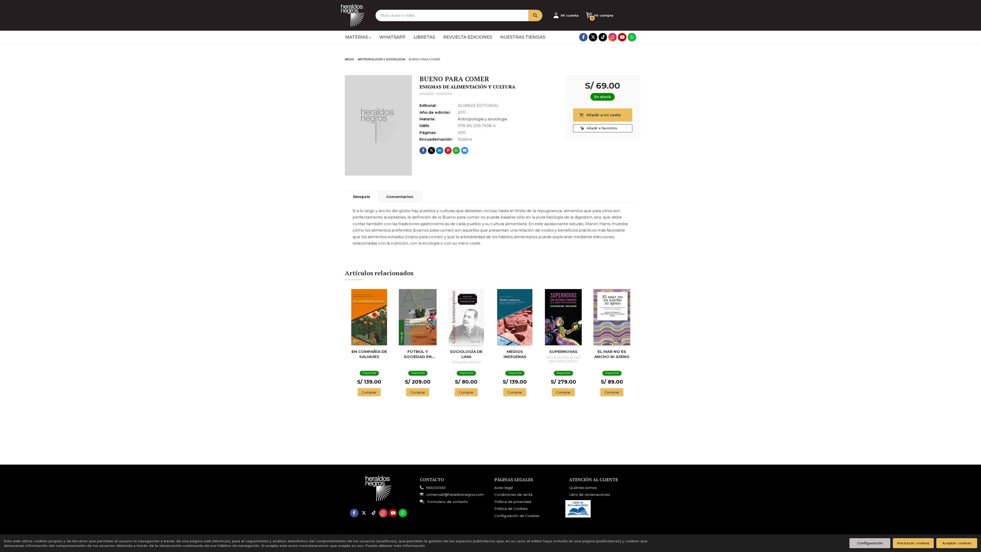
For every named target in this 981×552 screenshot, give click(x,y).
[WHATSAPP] (632, 37)
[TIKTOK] (603, 37)
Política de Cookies (511, 509)
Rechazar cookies (913, 543)
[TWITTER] (593, 37)
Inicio (349, 59)
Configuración (870, 543)
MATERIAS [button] (357, 37)
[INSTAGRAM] (612, 37)
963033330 (436, 488)
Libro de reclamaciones (589, 494)
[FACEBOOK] (583, 37)
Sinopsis (361, 196)
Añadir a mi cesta (603, 114)
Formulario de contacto (447, 502)
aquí (430, 546)
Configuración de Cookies (516, 516)
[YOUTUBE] (622, 37)
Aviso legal (503, 488)
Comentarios (399, 196)
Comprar (369, 392)
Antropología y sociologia (381, 59)
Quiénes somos (583, 488)
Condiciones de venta (513, 494)
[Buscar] (535, 15)
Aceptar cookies (957, 543)
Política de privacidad (512, 502)
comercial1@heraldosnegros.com (455, 494)
